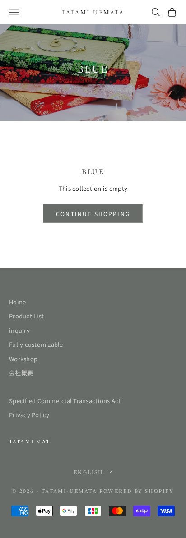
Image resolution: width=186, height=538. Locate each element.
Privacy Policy (29, 414)
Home (17, 302)
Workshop (23, 358)
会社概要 (21, 372)
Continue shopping (93, 213)
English (88, 471)
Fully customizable (36, 344)
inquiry (19, 330)
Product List (26, 316)
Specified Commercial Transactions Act (65, 400)
